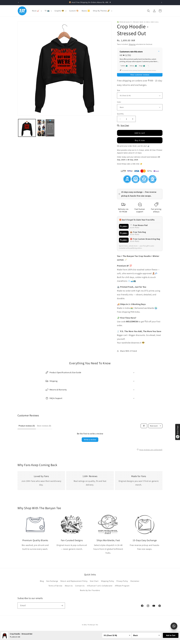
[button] (36, 10)
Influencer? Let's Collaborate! (100, 585)
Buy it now (140, 140)
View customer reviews (139, 75)
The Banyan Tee (92, 625)
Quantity (120, 114)
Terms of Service (55, 585)
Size (118, 90)
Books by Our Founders (90, 590)
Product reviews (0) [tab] (27, 426)
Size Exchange (52, 581)
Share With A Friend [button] (128, 351)
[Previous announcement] (18, 2)
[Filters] (144, 426)
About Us (69, 585)
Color (119, 102)
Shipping (132, 44)
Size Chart (94, 581)
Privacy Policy (122, 581)
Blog (42, 581)
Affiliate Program (122, 585)
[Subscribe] (62, 605)
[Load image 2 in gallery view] (46, 128)
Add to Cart (170, 635)
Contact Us (79, 585)
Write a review (90, 439)
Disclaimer (134, 581)
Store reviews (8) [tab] (44, 426)
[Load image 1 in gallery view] (27, 128)
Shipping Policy (107, 581)
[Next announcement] (161, 2)
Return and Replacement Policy (73, 581)
